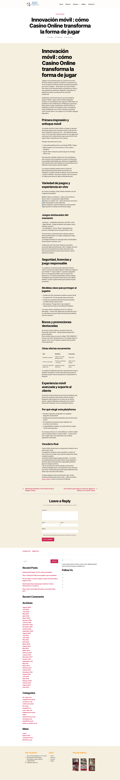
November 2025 (27, 627)
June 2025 (25, 637)
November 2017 (27, 657)
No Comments (69, 37)
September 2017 (27, 661)
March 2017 (26, 665)
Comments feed (27, 737)
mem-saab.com (27, 710)
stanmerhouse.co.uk (28, 717)
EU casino (25, 706)
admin (51, 37)
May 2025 (25, 640)
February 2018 (27, 652)
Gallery (84, 4)
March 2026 (26, 618)
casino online (46, 479)
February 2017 (27, 668)
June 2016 (25, 676)
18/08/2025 (59, 37)
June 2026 (25, 611)
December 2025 (27, 624)
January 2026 (26, 622)
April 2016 (25, 678)
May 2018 (25, 648)
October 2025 (26, 629)
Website (43, 528)
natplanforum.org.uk (28, 712)
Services (75, 4)
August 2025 (26, 633)
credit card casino (28, 704)
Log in (24, 733)
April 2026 (25, 616)
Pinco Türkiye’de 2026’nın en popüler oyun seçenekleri (39, 575)
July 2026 (25, 609)
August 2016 (26, 674)
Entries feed (26, 735)
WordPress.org (27, 740)
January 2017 (26, 670)
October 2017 (26, 659)
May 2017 (25, 663)
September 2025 (27, 631)
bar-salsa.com (27, 697)
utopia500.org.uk (27, 721)
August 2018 (26, 646)
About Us (67, 4)
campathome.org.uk (28, 699)
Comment (44, 510)
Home (61, 4)
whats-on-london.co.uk (29, 723)
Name (43, 522)
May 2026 (25, 614)
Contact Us (91, 4)
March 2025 (26, 644)
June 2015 (25, 687)
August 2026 (26, 607)
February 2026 (27, 620)
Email (62, 522)
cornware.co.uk (27, 701)
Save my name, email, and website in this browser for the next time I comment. (59, 535)
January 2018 (26, 655)
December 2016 (27, 672)
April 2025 (25, 642)
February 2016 (27, 681)
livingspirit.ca (26, 708)
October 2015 (26, 683)
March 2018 (26, 650)
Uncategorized (60, 14)
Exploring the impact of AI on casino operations (37, 572)
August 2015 (26, 685)
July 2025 (25, 635)
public (24, 714)
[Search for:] (36, 561)
